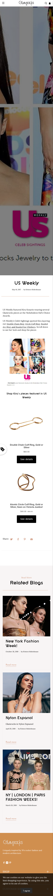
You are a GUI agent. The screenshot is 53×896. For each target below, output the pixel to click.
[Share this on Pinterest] (24, 539)
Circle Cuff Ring (32, 324)
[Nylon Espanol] (26, 692)
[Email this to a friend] (31, 539)
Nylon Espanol (19, 718)
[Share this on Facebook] (18, 539)
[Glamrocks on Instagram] (7, 863)
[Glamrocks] (26, 3)
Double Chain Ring (15, 324)
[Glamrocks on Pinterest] (10, 863)
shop (6, 871)
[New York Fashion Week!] (26, 616)
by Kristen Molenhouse (32, 290)
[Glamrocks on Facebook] (4, 863)
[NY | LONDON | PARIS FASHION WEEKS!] (26, 770)
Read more (11, 665)
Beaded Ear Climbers (25, 327)
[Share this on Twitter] (11, 539)
